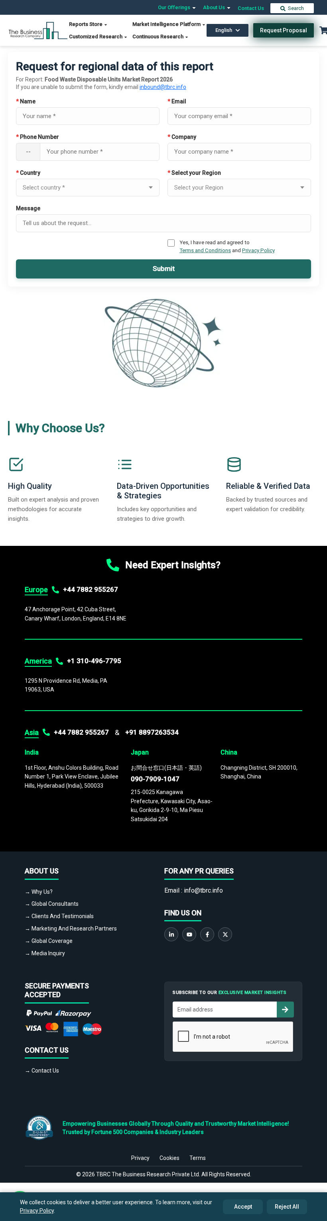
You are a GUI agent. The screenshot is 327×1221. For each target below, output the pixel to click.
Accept (243, 1206)
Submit (164, 269)
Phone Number (37, 137)
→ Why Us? (39, 892)
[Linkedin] (171, 934)
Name (25, 101)
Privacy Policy (258, 250)
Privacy (140, 1158)
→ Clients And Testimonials (59, 916)
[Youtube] (189, 934)
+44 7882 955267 (90, 589)
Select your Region (194, 173)
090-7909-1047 (155, 779)
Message (28, 208)
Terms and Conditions (205, 250)
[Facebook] (207, 934)
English (223, 30)
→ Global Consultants (52, 904)
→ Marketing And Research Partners (71, 928)
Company (181, 137)
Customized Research (96, 37)
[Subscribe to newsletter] (285, 1010)
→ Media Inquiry (45, 953)
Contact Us (251, 8)
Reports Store (86, 24)
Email (176, 101)
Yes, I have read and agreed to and (227, 246)
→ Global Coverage (49, 941)
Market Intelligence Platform (167, 24)
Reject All (287, 1206)
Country (28, 173)
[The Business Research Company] (38, 30)
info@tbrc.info (203, 890)
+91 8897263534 (152, 732)
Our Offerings (174, 7)
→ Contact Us (42, 1070)
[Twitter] (225, 934)
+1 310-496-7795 (94, 661)
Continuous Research (158, 37)
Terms (197, 1158)
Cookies (169, 1158)
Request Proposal (283, 30)
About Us (214, 7)
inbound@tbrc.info (163, 87)
